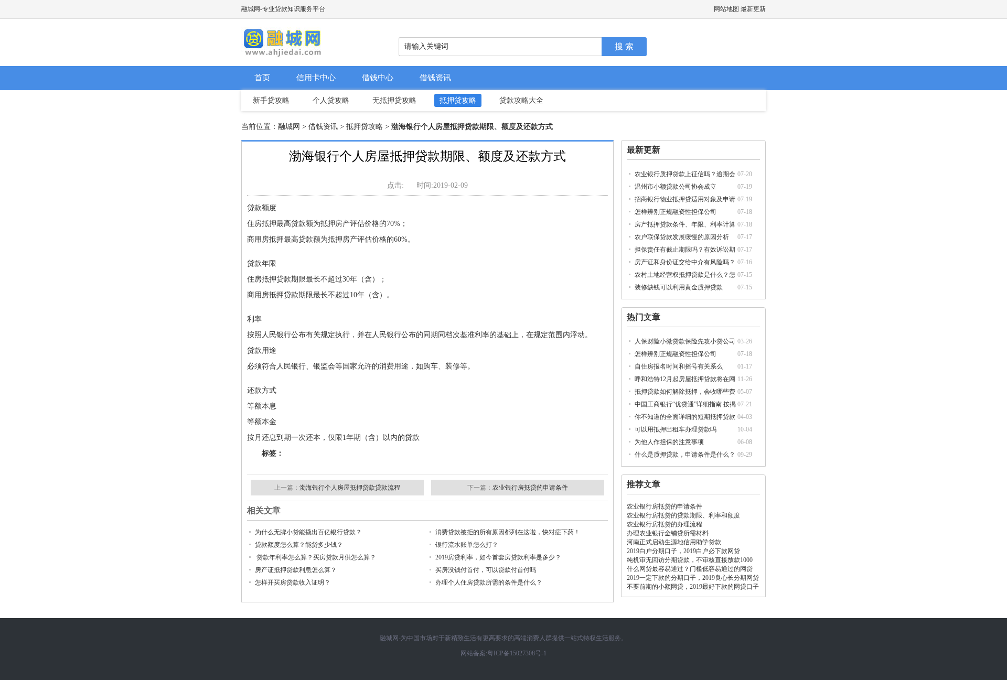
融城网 (289, 127)
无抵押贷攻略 (394, 100)
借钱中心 (377, 77)
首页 (262, 77)
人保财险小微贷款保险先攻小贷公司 (685, 341)
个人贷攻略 (331, 100)
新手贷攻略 (271, 100)
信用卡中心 (316, 77)
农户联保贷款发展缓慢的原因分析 (682, 237)
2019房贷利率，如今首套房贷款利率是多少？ (498, 557)
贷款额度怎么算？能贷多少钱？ (299, 544)
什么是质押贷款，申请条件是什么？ (685, 454)
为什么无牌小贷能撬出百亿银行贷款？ (308, 532)
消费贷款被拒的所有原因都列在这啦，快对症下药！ (507, 532)
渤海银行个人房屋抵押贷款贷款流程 (349, 487)
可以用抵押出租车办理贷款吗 (675, 429)
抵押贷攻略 (458, 100)
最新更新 (753, 9)
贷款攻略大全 (521, 100)
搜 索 (624, 46)
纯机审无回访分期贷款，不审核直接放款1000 (690, 560)
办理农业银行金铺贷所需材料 (668, 533)
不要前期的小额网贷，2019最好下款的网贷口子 (693, 586)
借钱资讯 (435, 77)
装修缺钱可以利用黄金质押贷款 (679, 287)
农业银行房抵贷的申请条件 (664, 506)
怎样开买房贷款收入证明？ (292, 582)
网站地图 (726, 9)
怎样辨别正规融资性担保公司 (675, 211)
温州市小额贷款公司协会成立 (675, 186)
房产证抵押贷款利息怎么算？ (296, 570)
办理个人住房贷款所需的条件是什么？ (488, 582)
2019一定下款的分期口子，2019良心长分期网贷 (693, 577)
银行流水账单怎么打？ (466, 544)
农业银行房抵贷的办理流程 (664, 524)
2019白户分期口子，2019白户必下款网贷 (683, 551)
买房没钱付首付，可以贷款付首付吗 (485, 570)
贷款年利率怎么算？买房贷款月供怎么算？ (315, 557)
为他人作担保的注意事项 (669, 442)
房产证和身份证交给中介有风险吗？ (685, 262)
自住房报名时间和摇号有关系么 (679, 366)
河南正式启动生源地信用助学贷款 (674, 542)
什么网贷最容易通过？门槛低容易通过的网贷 (690, 569)
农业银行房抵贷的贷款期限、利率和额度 (683, 515)
